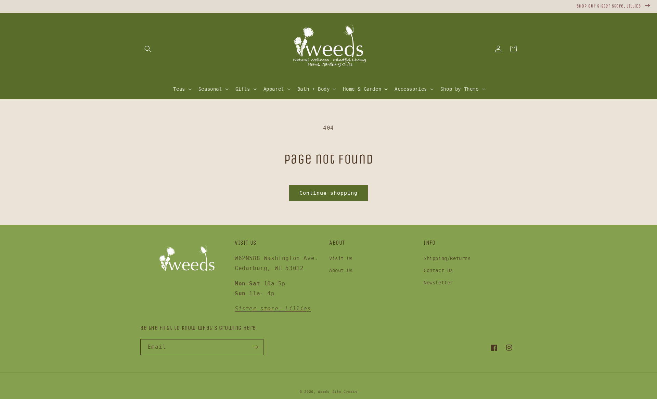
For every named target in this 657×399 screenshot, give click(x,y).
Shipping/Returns (447, 258)
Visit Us (341, 258)
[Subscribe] (255, 347)
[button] (147, 48)
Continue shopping (328, 193)
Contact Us (438, 270)
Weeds (324, 392)
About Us (341, 270)
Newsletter (438, 282)
